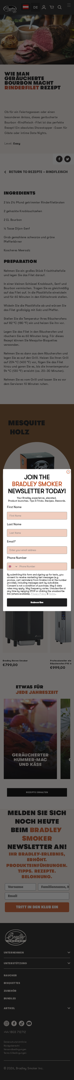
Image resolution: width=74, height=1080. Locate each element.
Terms (52, 593)
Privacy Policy (38, 593)
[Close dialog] (68, 471)
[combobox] (12, 566)
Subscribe (37, 602)
